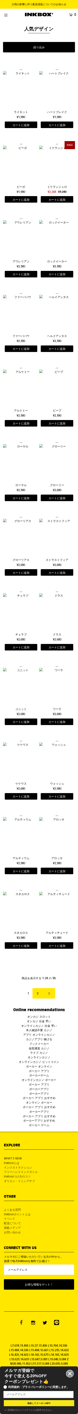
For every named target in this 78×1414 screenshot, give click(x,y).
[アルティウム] (21, 835)
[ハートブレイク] (57, 89)
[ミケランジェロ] (57, 164)
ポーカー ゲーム (39, 1125)
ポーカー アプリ (39, 1071)
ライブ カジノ (39, 1052)
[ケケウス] (21, 760)
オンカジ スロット (39, 1016)
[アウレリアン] (21, 238)
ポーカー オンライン (39, 1066)
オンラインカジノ (39, 1057)
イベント (9, 1218)
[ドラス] (57, 611)
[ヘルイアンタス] (57, 313)
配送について (12, 1223)
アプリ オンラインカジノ (39, 1034)
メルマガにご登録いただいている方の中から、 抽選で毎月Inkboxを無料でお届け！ (33, 1259)
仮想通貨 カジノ (39, 1048)
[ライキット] (21, 89)
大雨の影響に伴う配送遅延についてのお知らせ (39, 4)
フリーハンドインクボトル (21, 1172)
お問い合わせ (12, 1232)
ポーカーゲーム (39, 1075)
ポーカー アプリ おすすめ (39, 1098)
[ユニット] (21, 686)
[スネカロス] (21, 910)
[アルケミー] (21, 387)
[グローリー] (57, 462)
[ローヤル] (21, 462)
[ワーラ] (57, 686)
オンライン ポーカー (39, 1102)
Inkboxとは (11, 1163)
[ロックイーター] (57, 238)
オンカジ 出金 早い (39, 1021)
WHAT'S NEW (13, 1158)
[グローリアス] (21, 537)
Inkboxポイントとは (17, 1214)
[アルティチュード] (57, 910)
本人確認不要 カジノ (39, 1030)
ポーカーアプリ (39, 1089)
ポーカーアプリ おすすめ (39, 1120)
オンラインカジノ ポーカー (39, 1080)
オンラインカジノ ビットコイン (39, 1062)
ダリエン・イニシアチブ (19, 1181)
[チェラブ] (21, 611)
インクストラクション (18, 1167)
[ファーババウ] (21, 313)
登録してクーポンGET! (39, 1402)
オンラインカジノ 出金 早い (39, 1025)
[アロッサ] (57, 835)
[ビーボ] (21, 164)
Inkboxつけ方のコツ (17, 1176)
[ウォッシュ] (57, 760)
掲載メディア (12, 1227)
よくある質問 (12, 1209)
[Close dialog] (70, 1373)
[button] (39, 47)
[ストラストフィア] (57, 537)
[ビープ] (57, 387)
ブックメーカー (39, 1043)
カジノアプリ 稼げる (39, 1039)
